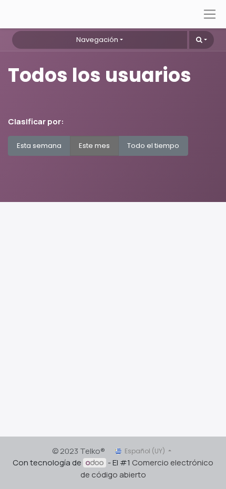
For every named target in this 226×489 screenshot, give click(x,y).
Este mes (94, 146)
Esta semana (39, 146)
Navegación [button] (97, 40)
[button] (201, 40)
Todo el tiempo (153, 146)
